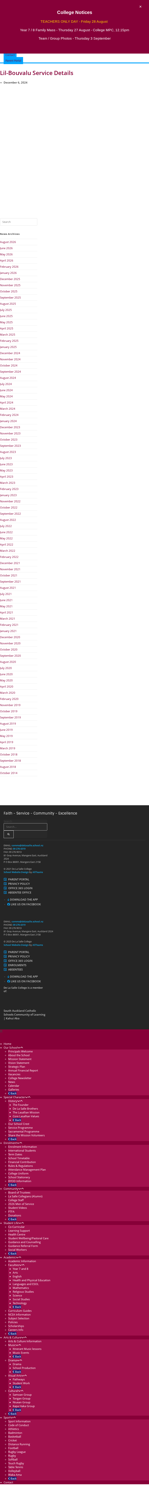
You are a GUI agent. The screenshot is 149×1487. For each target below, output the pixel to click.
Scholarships (16, 1326)
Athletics (13, 1429)
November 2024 (10, 359)
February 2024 (9, 415)
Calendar (13, 1085)
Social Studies (21, 1299)
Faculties (13, 1265)
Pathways (19, 1379)
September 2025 (10, 297)
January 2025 (8, 347)
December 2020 (10, 637)
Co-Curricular (16, 1227)
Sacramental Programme (23, 1131)
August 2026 (8, 242)
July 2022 (6, 526)
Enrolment (10, 1143)
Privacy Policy (19, 884)
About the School (19, 1055)
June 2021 (6, 600)
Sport (7, 1417)
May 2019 (6, 736)
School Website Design (16, 872)
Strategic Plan (16, 1066)
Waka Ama (15, 1474)
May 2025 (6, 322)
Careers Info (15, 1330)
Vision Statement (18, 1063)
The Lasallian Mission (26, 1112)
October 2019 (8, 711)
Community (11, 1188)
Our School (11, 1047)
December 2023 (10, 427)
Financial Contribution (22, 1162)
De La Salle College (16, 1035)
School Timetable (19, 1158)
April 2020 (6, 686)
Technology (20, 1303)
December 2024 (10, 353)
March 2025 (7, 334)
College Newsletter (19, 1078)
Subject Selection (18, 1318)
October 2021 (8, 575)
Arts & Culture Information (24, 1341)
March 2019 (7, 748)
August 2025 (8, 303)
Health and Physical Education (31, 1280)
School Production (24, 1368)
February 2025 (9, 341)
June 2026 (6, 248)
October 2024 (8, 365)
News (11, 1082)
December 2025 (10, 279)
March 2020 (7, 692)
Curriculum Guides (20, 1310)
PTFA (11, 1211)
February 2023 (9, 489)
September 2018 (10, 760)
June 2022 (6, 532)
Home (7, 1044)
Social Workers (17, 1249)
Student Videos (17, 1208)
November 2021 (10, 569)
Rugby (12, 1455)
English (17, 1276)
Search (8, 821)
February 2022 (9, 557)
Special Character (14, 1097)
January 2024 (8, 421)
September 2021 (10, 581)
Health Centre (16, 1234)
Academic (10, 1257)
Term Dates (15, 1154)
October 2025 (8, 291)
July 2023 (6, 458)
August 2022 (8, 520)
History (12, 1101)
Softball (13, 1459)
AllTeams (37, 872)
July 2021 (6, 594)
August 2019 (8, 723)
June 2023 (6, 464)
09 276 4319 (19, 848)
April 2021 (6, 612)
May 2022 (6, 538)
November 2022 (10, 501)
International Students (22, 1150)
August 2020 (8, 662)
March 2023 (7, 483)
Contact (8, 1482)
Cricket (12, 1440)
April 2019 (6, 742)
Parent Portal (18, 879)
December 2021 (10, 563)
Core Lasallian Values (26, 1116)
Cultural (13, 1391)
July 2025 (6, 310)
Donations (14, 1215)
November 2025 (10, 285)
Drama (12, 1360)
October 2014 (8, 773)
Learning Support (19, 1230)
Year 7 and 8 (20, 1269)
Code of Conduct (18, 1425)
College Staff (16, 1200)
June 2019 (6, 730)
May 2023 (6, 470)
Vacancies (14, 1074)
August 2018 (8, 767)
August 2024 (8, 378)
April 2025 (6, 328)
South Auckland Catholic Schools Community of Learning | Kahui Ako (24, 1014)
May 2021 (6, 606)
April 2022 (6, 544)
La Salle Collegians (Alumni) (25, 1196)
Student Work (21, 1383)
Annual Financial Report (23, 1070)
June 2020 (6, 674)
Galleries (13, 1089)
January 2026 (8, 273)
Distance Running (19, 1444)
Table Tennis (15, 1467)
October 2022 (8, 507)
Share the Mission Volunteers (26, 1135)
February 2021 (9, 625)
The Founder (21, 1105)
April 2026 (6, 260)
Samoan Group (22, 1394)
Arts (15, 1272)
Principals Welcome (20, 1051)
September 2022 (10, 513)
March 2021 (7, 618)
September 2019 (10, 717)
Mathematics (21, 1288)
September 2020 (10, 655)
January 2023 (8, 495)
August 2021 (8, 587)
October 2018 (8, 754)
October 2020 (8, 649)
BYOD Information (19, 1181)
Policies (13, 1322)
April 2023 (6, 476)
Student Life (11, 1223)
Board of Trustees (19, 1192)
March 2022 (7, 550)
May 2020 (6, 680)
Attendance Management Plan (27, 1169)
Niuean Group (21, 1402)
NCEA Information (19, 1314)
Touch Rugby (16, 1463)
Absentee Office (19, 892)
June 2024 (6, 390)
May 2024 (6, 396)
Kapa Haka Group (24, 1406)
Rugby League (17, 1452)
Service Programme (20, 1127)
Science (17, 1295)
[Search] (9, 834)
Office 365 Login (20, 888)
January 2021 (8, 631)
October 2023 (8, 439)
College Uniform (18, 1173)
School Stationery (19, 1177)
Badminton (15, 1433)
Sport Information (19, 1421)
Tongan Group (21, 1398)
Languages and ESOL (26, 1284)
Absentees (15, 969)
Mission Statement (19, 1059)
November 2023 (10, 433)
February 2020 (9, 699)
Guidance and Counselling (24, 1242)
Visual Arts (14, 1375)
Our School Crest (18, 1124)
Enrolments (17, 965)
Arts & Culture (12, 1337)
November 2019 (10, 705)
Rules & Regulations (20, 1166)
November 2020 (10, 643)
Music (12, 1345)
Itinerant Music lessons (27, 1349)
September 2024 (10, 371)
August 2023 (8, 452)
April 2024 (6, 402)
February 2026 (9, 266)
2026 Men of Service (21, 1204)
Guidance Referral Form (23, 1246)
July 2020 (6, 668)
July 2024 (6, 384)
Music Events (21, 1352)
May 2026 (6, 254)
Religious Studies (23, 1291)
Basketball (14, 1436)
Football (13, 1448)
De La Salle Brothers (25, 1108)
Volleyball (14, 1471)
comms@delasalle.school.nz (27, 845)
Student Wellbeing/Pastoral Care (28, 1238)
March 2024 (7, 408)
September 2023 (10, 445)
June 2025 (6, 316)
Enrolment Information (22, 1146)
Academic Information (22, 1261)
